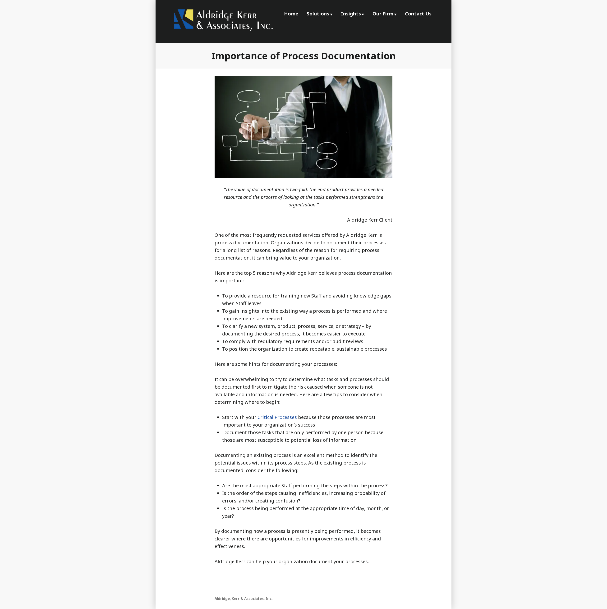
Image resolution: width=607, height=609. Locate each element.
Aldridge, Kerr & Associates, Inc (243, 598)
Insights (351, 13)
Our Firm (382, 13)
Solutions (318, 13)
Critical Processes (277, 417)
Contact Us (418, 13)
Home (291, 13)
